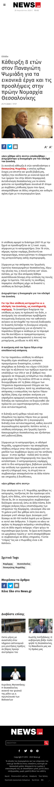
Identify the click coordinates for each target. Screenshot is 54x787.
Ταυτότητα (35, 780)
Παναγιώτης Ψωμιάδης (14, 168)
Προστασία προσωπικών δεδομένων (17, 780)
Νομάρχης (8, 564)
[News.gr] (27, 4)
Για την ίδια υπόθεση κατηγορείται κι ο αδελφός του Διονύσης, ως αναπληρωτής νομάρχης (24, 306)
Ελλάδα (5, 56)
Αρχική (7, 776)
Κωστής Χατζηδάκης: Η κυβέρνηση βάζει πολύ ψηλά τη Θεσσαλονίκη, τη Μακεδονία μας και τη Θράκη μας (40, 643)
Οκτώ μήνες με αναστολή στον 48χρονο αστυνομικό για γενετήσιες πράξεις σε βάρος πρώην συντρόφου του (13, 645)
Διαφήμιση (33, 776)
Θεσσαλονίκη (23, 564)
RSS (42, 780)
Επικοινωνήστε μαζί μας (19, 776)
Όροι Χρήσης (43, 776)
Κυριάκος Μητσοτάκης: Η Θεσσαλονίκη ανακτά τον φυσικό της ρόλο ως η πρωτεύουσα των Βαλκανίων (13, 692)
